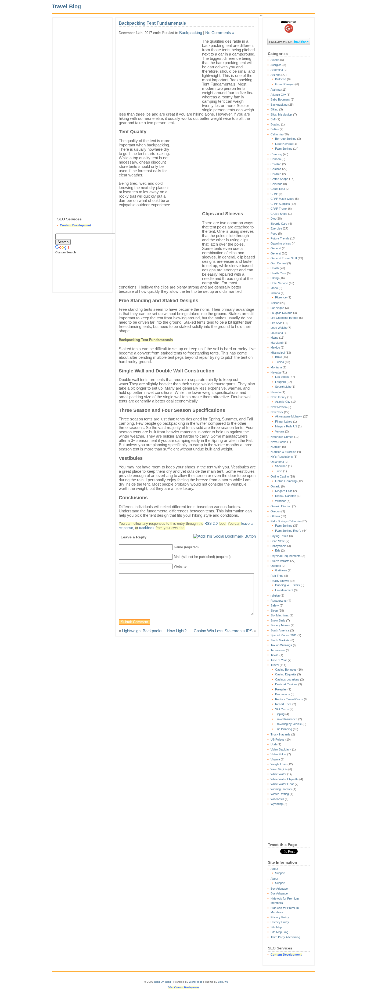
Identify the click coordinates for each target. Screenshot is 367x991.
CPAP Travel (279, 208)
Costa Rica (278, 188)
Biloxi (278, 356)
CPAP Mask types (282, 198)
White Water (278, 774)
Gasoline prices (281, 243)
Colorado (276, 184)
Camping (276, 154)
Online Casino (280, 476)
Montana (276, 367)
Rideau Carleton (285, 495)
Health (275, 268)
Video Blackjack (281, 749)
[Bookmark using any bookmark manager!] (224, 536)
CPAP (274, 193)
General (276, 248)
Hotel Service (279, 283)
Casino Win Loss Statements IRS (223, 630)
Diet (273, 218)
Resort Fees (283, 704)
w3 (226, 981)
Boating (275, 124)
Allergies (276, 64)
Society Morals (280, 625)
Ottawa (275, 516)
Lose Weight (279, 327)
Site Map (276, 927)
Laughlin (280, 381)
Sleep (274, 610)
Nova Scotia (278, 441)
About (274, 868)
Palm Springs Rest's (288, 530)
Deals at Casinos (286, 684)
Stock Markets (280, 640)
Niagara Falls (283, 491)
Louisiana (277, 332)
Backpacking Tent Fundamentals (152, 23)
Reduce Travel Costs (289, 699)
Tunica (279, 362)
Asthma (275, 89)
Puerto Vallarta (280, 561)
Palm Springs (283, 148)
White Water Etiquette (284, 779)
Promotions (282, 694)
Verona (279, 431)
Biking (274, 109)
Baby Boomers (280, 99)
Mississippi (278, 352)
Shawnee (281, 466)
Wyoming (277, 803)
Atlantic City (278, 94)
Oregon (275, 511)
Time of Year (279, 660)
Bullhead (280, 79)
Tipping (280, 714)
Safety (275, 605)
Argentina (277, 69)
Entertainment (284, 590)
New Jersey (278, 397)
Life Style (276, 322)
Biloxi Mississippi (281, 114)
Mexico (275, 347)
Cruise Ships (279, 213)
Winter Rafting (280, 794)
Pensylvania (278, 546)
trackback (146, 528)
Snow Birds (278, 620)
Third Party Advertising (285, 937)
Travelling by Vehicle (288, 724)
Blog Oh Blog (162, 981)
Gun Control (278, 263)
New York (277, 412)
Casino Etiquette (285, 674)
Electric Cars (279, 223)
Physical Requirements (286, 555)
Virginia (275, 759)
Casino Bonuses (286, 669)
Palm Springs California (286, 521)
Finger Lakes (283, 421)
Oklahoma (277, 461)
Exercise (276, 228)
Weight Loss (279, 764)
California (277, 134)
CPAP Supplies (280, 203)
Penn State (278, 541)
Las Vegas (277, 307)
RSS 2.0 (211, 524)
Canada (276, 159)
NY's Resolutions (282, 456)
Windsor (280, 500)
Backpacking (279, 104)
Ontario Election (281, 506)
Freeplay (281, 689)
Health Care (278, 273)
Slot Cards (282, 709)
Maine (274, 337)
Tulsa (278, 471)
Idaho (274, 288)
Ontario (275, 486)
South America (280, 630)
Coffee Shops (279, 178)
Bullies (275, 129)
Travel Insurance (286, 719)
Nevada (276, 372)
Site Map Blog (279, 932)
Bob (220, 981)
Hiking (275, 278)
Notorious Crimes (282, 436)
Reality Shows (280, 580)
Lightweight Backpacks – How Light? (154, 630)
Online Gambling (286, 481)
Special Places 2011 (284, 635)
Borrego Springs (285, 138)
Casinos (276, 169)
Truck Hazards (280, 734)
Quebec (276, 565)
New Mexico (279, 407)
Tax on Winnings (281, 645)
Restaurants (279, 600)
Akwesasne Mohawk (288, 416)
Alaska (275, 59)
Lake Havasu (284, 143)
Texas (275, 655)
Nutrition (276, 446)
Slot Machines (280, 615)
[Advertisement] (82, 100)
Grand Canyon (284, 84)
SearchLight (283, 386)
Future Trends (280, 238)
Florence (281, 297)
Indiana (275, 293)
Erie (277, 550)
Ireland (275, 303)
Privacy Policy (280, 917)
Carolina (276, 164)
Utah (274, 744)
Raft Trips (277, 575)
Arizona (275, 74)
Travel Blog (66, 6)
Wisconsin (277, 799)
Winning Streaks (281, 789)
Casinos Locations (287, 679)
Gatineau (281, 570)
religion (275, 595)
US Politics (278, 739)
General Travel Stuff (284, 258)
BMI (273, 119)
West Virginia (279, 769)
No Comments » (219, 32)
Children (276, 174)
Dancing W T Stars (287, 585)
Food (274, 233)
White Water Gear (282, 784)
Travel (275, 665)
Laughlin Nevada (281, 313)
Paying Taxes (279, 536)
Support (280, 873)
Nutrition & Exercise (283, 451)
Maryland (277, 342)
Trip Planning (283, 729)
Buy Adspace (279, 888)
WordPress (195, 981)
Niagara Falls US (286, 426)
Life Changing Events (284, 317)
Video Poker (278, 754)
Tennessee (278, 650)
